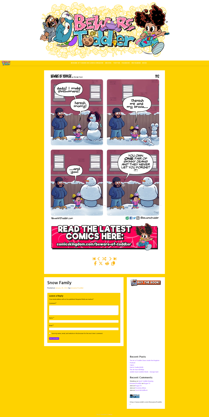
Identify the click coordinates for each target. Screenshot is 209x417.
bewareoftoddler (77, 288)
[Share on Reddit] (107, 263)
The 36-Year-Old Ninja (137, 369)
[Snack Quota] (115, 259)
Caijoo (132, 365)
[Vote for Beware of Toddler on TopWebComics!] (134, 396)
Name (51, 318)
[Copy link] (113, 263)
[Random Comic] (104, 259)
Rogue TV (147, 383)
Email (50, 326)
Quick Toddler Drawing (145, 381)
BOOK (144, 63)
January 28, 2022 (61, 288)
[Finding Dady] (94, 259)
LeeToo (110, 415)
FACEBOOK (126, 63)
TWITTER (116, 63)
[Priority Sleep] (110, 259)
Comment (52, 303)
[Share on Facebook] (95, 263)
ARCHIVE (108, 63)
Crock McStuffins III (141, 390)
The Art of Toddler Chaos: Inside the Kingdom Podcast (144, 361)
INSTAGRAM (136, 63)
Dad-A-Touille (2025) (136, 367)
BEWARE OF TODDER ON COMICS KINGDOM (87, 63)
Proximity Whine (140, 388)
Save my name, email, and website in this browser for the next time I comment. (77, 334)
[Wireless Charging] (99, 259)
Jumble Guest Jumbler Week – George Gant (144, 372)
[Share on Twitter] (101, 263)
